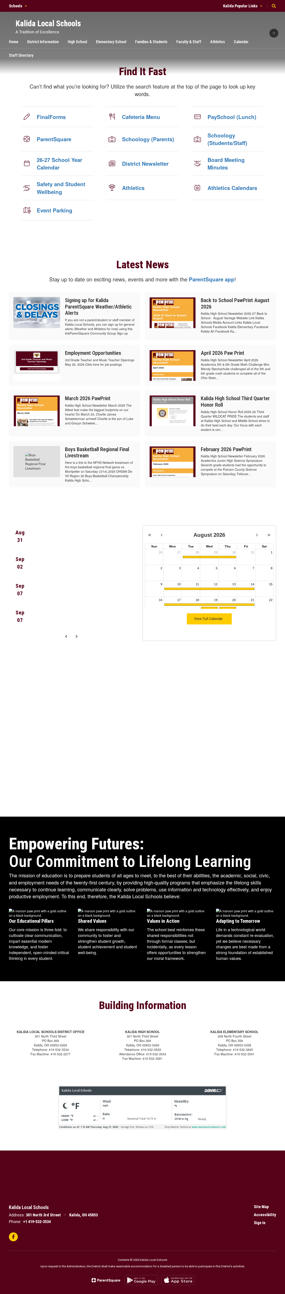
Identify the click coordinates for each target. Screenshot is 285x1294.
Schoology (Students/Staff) (227, 139)
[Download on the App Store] (178, 1280)
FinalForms (51, 117)
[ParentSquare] (105, 1280)
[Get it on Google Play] (141, 1280)
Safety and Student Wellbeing (61, 187)
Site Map (261, 1206)
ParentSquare (54, 139)
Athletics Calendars (232, 188)
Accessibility (265, 1214)
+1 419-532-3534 (37, 1221)
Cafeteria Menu (141, 117)
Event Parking (54, 210)
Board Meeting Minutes (226, 163)
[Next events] (76, 636)
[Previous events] (66, 636)
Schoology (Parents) (148, 139)
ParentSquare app (211, 279)
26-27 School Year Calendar (59, 163)
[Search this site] (274, 6)
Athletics (133, 188)
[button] (18, 6)
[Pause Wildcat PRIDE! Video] (273, 33)
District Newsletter (145, 163)
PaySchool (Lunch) (232, 117)
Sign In (259, 1222)
